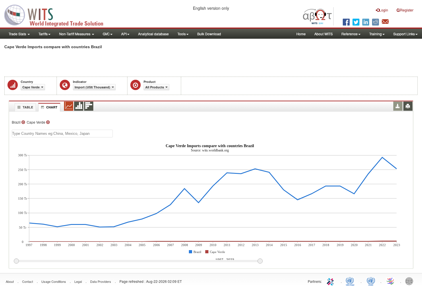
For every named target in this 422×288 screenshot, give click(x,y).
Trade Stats (18, 33)
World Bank (410, 281)
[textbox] (62, 133)
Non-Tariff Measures (75, 33)
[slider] (138, 261)
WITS (57, 14)
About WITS (323, 33)
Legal (78, 281)
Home (301, 33)
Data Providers (100, 281)
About (10, 281)
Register (406, 9)
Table (28, 107)
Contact (27, 281)
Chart (51, 107)
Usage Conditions (53, 281)
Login (383, 9)
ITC (331, 281)
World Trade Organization (390, 281)
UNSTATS (371, 281)
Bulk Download (209, 33)
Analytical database (153, 33)
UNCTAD (351, 281)
